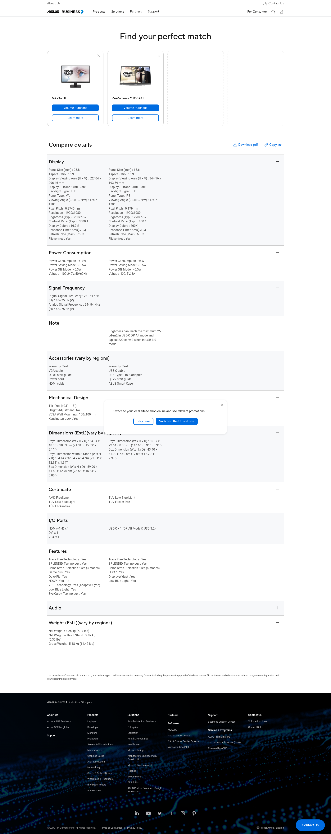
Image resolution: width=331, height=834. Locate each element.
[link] (75, 117)
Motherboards (94, 750)
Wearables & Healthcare (100, 778)
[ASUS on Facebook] (171, 813)
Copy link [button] (275, 145)
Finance (132, 770)
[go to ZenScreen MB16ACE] (135, 76)
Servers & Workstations (100, 744)
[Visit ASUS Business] (58, 702)
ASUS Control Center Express (183, 741)
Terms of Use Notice (111, 827)
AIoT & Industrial (96, 761)
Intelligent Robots (96, 784)
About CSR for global (58, 727)
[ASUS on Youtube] (148, 813)
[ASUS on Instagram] (183, 813)
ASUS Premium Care (219, 736)
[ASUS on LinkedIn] (137, 813)
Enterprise (133, 727)
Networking (93, 767)
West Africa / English (272, 827)
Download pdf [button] (248, 145)
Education (133, 732)
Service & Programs (220, 730)
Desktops (92, 727)
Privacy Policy (134, 827)
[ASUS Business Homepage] (65, 11)
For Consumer (257, 12)
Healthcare (133, 744)
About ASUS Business (59, 721)
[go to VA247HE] (75, 76)
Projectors (92, 738)
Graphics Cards (95, 755)
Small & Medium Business (142, 721)
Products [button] (99, 12)
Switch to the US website (176, 421)
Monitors (92, 732)
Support (52, 735)
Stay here (143, 421)
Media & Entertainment (140, 765)
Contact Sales (255, 727)
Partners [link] (136, 11)
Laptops (91, 721)
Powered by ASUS (217, 748)
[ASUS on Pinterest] (194, 813)
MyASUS (172, 729)
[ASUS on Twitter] (160, 813)
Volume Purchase (257, 721)
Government (134, 776)
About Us (53, 3)
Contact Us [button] (276, 3)
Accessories (94, 790)
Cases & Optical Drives (99, 773)
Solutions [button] (117, 12)
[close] (221, 405)
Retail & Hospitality (138, 738)
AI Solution (133, 782)
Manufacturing (135, 750)
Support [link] (153, 11)
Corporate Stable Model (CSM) (224, 742)
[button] (273, 11)
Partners (173, 715)
